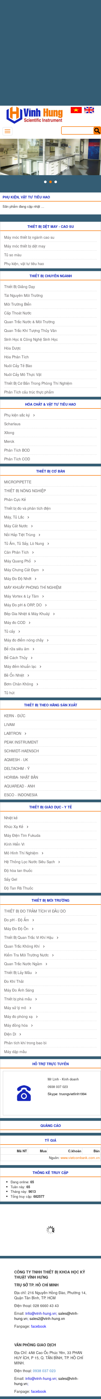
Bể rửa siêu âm (17, 648)
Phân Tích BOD (17, 450)
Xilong (9, 432)
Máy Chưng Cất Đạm (22, 569)
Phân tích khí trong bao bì (25, 1042)
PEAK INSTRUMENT (21, 742)
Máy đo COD (15, 622)
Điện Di (10, 1034)
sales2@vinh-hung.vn (47, 1318)
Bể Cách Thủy (16, 657)
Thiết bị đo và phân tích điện (27, 508)
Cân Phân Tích (17, 552)
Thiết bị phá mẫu (18, 998)
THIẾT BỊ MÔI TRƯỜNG (50, 900)
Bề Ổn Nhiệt (14, 675)
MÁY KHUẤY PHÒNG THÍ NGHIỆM (32, 587)
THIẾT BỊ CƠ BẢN (50, 471)
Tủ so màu (12, 254)
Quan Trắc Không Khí (22, 946)
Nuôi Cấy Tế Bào (18, 365)
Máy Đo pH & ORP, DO (23, 604)
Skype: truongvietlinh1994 (67, 1093)
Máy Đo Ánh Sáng (19, 990)
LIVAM (9, 724)
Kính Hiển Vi (14, 844)
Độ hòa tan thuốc (18, 870)
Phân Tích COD (17, 458)
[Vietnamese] (76, 110)
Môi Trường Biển (17, 304)
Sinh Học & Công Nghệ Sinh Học (31, 339)
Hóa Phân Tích (16, 356)
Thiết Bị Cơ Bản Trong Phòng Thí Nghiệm (38, 383)
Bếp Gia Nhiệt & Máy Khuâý (27, 613)
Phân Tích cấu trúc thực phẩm (29, 392)
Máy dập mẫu (15, 1051)
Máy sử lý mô (15, 1007)
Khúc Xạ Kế (14, 826)
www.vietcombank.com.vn (80, 1157)
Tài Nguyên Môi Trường (23, 295)
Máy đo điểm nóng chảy (24, 640)
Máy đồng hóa (16, 1025)
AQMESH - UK (16, 759)
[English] (89, 110)
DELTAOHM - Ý (17, 768)
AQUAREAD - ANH (19, 786)
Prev (7, 157)
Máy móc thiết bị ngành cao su (29, 237)
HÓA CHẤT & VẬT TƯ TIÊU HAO (50, 404)
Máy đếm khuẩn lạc (20, 666)
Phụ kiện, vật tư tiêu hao (24, 263)
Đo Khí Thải (14, 981)
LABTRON (13, 733)
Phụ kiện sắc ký (17, 415)
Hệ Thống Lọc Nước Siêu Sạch (30, 861)
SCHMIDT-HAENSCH (21, 750)
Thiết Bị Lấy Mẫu (18, 972)
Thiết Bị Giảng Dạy (19, 286)
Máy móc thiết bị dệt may (24, 246)
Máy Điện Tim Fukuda (22, 835)
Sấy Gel (10, 879)
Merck (9, 441)
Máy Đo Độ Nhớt (18, 578)
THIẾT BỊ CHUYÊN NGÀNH (51, 275)
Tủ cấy (10, 631)
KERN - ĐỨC (14, 715)
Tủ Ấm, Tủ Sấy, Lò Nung (24, 543)
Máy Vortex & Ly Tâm (22, 596)
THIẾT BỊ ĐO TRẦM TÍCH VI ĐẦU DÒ (35, 911)
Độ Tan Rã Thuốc (18, 888)
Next (94, 157)
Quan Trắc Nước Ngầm (23, 963)
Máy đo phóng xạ (19, 1016)
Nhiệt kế (11, 817)
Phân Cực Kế (15, 499)
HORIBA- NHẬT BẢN (21, 777)
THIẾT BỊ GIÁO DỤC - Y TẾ (50, 807)
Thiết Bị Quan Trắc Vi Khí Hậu (29, 937)
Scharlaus (12, 423)
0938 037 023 (44, 1370)
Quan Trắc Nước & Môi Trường (29, 321)
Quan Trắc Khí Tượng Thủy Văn (30, 330)
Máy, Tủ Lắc (14, 517)
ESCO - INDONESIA (20, 794)
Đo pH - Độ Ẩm (17, 919)
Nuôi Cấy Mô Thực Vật (22, 374)
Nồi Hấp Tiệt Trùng (20, 534)
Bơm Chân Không (19, 683)
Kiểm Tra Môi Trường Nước (27, 954)
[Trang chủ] (32, 114)
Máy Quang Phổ (18, 560)
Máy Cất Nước (16, 525)
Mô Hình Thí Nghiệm (21, 852)
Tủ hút (9, 692)
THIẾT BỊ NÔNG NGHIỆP (25, 490)
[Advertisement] (50, 55)
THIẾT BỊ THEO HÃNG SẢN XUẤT (50, 704)
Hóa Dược (12, 348)
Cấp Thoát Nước (17, 312)
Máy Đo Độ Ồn (17, 928)
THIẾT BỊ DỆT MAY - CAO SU (50, 226)
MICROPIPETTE (17, 481)
